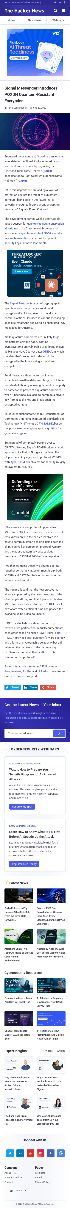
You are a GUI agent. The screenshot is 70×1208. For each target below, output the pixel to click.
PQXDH (21, 180)
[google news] (60, 1153)
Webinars (58, 20)
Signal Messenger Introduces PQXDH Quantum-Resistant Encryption (30, 94)
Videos (49, 1050)
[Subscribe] (59, 733)
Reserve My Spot (22, 806)
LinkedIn (43, 671)
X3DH (47, 171)
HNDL (47, 351)
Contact (8, 1182)
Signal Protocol (19, 303)
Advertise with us (13, 1177)
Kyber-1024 (17, 462)
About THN (10, 1172)
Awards (39, 1177)
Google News (12, 671)
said (45, 209)
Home (11, 20)
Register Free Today (24, 864)
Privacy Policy (42, 1182)
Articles (61, 1050)
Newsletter (35, 20)
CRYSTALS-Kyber (47, 423)
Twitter (27, 671)
